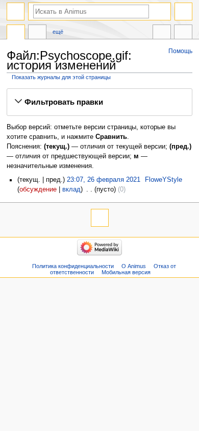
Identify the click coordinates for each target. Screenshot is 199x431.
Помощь (180, 51)
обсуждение (38, 189)
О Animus (133, 266)
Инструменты (183, 33)
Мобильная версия (126, 272)
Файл (15, 33)
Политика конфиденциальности (73, 266)
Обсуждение (37, 33)
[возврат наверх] (100, 218)
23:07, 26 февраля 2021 (103, 179)
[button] (99, 102)
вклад (71, 189)
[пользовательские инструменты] (183, 11)
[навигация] (15, 11)
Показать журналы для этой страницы (61, 77)
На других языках (161, 33)
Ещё (58, 32)
